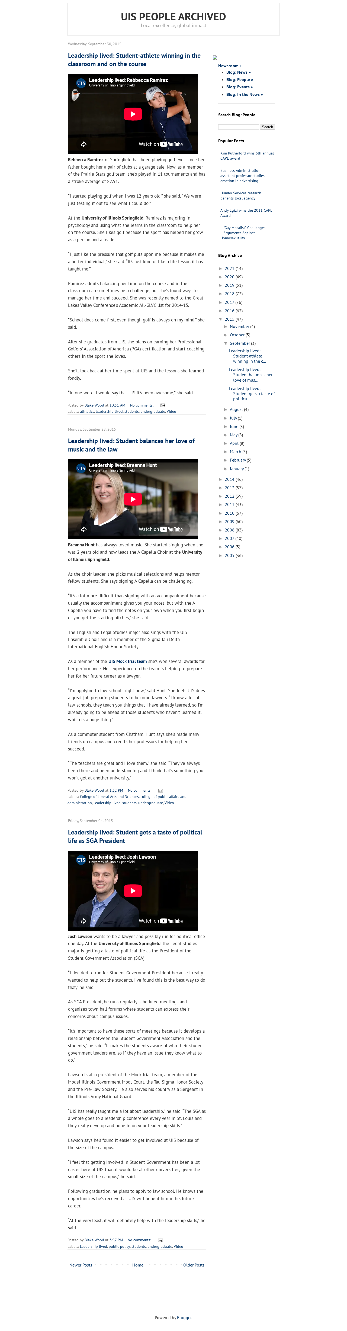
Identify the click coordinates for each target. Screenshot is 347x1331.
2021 (230, 268)
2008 (230, 530)
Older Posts (193, 1265)
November (240, 326)
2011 (230, 504)
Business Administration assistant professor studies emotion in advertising (242, 175)
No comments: (142, 405)
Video (171, 411)
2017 (230, 302)
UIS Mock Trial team (127, 661)
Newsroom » (230, 65)
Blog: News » (238, 72)
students (131, 411)
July (234, 418)
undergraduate (152, 411)
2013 (230, 487)
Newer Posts (80, 1265)
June (234, 426)
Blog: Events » (239, 86)
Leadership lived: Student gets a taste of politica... (252, 393)
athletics (87, 411)
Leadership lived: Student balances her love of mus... (250, 374)
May (234, 434)
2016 (230, 310)
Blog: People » (239, 79)
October (238, 334)
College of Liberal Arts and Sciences (109, 796)
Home (137, 1265)
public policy (119, 1246)
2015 (230, 319)
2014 (230, 479)
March (236, 451)
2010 (230, 513)
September (240, 343)
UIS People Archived (173, 16)
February (238, 460)
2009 (230, 521)
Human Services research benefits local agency (240, 196)
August (237, 409)
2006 (230, 546)
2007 (230, 538)
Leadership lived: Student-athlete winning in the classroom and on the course (134, 59)
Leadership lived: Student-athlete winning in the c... (247, 356)
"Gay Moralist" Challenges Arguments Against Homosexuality (242, 232)
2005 (230, 555)
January (237, 468)
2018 (230, 293)
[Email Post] (162, 405)
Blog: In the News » (244, 94)
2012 (230, 496)
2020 (230, 276)
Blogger (184, 1317)
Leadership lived (109, 411)
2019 (230, 285)
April (235, 443)
